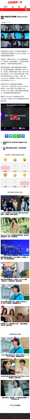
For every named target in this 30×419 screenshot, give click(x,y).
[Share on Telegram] (23, 136)
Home (15, 417)
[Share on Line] (15, 136)
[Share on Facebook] (6, 136)
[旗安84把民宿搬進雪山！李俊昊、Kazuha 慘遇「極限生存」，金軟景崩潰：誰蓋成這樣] (15, 270)
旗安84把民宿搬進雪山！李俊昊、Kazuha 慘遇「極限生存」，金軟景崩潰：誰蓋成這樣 (14, 280)
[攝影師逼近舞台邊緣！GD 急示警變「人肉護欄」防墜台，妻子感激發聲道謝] (15, 248)
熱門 (19, 7)
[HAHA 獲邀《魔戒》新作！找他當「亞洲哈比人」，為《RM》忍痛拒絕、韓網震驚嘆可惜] (15, 292)
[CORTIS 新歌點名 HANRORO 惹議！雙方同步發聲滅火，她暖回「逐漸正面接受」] (15, 203)
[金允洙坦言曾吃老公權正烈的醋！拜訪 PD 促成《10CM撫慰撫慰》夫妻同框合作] (15, 367)
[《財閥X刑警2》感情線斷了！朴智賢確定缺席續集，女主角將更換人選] (15, 388)
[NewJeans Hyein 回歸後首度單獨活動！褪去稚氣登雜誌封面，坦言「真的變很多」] (15, 225)
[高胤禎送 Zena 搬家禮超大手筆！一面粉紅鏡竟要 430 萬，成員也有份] (15, 314)
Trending (2, 307)
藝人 (2, 210)
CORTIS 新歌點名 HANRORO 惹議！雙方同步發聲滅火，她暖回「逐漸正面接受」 (14, 213)
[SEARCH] (28, 9)
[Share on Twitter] (11, 136)
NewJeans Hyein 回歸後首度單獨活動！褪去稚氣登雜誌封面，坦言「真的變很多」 (15, 235)
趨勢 (25, 7)
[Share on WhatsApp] (19, 136)
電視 (2, 277)
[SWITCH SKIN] (26, 9)
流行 (13, 7)
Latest (6, 7)
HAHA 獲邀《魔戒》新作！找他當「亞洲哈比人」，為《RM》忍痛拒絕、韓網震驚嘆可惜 (15, 302)
